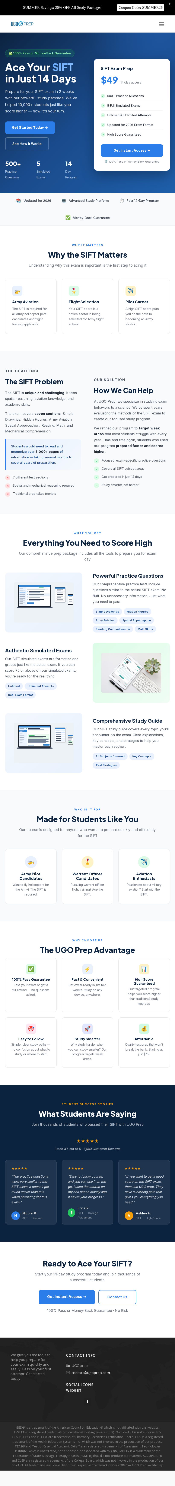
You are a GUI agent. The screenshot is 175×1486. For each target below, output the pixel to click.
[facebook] (87, 1402)
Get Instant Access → (132, 150)
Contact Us (117, 1297)
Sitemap (157, 1465)
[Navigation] (161, 24)
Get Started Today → (30, 127)
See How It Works (27, 144)
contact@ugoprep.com (90, 1372)
